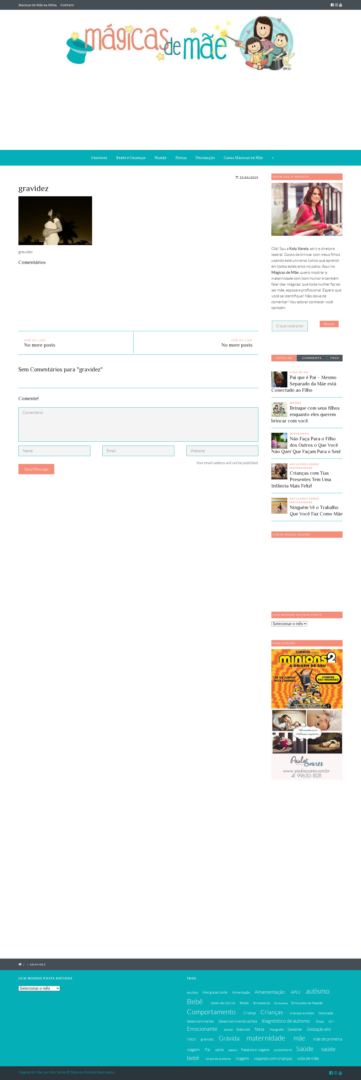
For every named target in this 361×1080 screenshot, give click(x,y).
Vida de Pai (299, 372)
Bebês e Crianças (131, 157)
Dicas (320, 1021)
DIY (331, 1021)
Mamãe (160, 157)
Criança (249, 1013)
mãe (299, 1038)
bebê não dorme (223, 1003)
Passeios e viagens (255, 1050)
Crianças (272, 1012)
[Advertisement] (180, 109)
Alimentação (241, 992)
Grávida (229, 1038)
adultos (192, 992)
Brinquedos (281, 1003)
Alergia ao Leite (215, 992)
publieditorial (283, 1050)
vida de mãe (308, 1058)
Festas (181, 157)
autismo (317, 991)
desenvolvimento (200, 1021)
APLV (296, 992)
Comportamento (211, 1012)
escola (228, 1029)
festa (259, 1029)
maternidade (266, 1038)
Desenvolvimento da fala (238, 1021)
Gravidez (99, 157)
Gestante (295, 1029)
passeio (232, 1050)
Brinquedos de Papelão (307, 1003)
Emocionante (202, 1029)
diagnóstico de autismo (286, 1021)
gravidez (207, 1039)
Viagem (242, 1058)
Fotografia (277, 1029)
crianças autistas (302, 1013)
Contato (67, 5)
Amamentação (270, 992)
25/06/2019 (249, 177)
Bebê (195, 1002)
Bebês (244, 1003)
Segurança (299, 433)
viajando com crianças (273, 1058)
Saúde (305, 1049)
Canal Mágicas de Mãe (243, 157)
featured (243, 1029)
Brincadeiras (261, 1003)
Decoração (205, 157)
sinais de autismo (218, 1059)
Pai (207, 1049)
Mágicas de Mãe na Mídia (37, 5)
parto (219, 1050)
